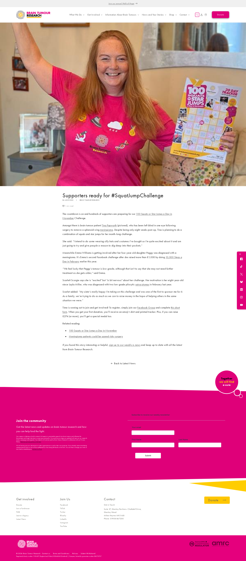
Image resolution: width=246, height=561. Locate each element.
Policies (75, 553)
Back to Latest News (124, 363)
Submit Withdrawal (88, 553)
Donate (19, 505)
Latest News (21, 519)
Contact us (46, 553)
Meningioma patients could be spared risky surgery (96, 336)
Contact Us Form (37, 449)
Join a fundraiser (23, 508)
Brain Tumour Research (32, 553)
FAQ (18, 512)
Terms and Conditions (61, 553)
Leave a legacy (22, 515)
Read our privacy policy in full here (30, 441)
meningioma (106, 229)
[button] (77, 14)
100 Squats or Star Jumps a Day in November (93, 330)
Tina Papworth (109, 225)
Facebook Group (146, 307)
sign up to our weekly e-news (124, 345)
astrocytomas (142, 284)
